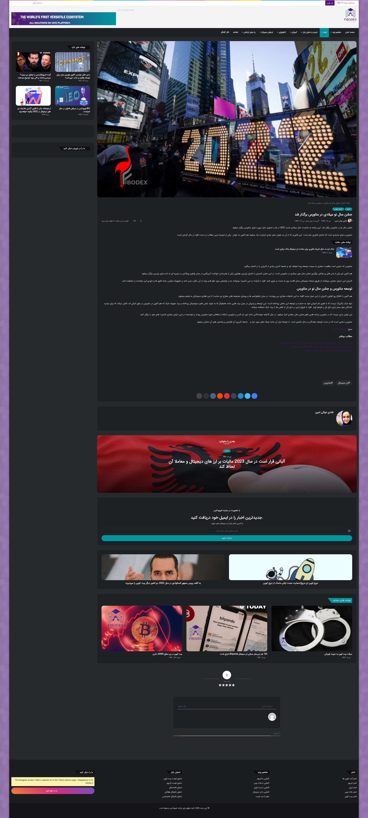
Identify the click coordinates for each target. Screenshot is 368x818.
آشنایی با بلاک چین (261, 783)
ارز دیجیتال (343, 383)
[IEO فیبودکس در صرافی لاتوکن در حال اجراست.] (72, 96)
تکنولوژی (282, 32)
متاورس (327, 383)
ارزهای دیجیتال (267, 32)
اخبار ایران (353, 787)
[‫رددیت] (220, 396)
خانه (348, 203)
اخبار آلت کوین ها (350, 778)
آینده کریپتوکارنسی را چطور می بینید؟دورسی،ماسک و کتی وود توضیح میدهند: (34, 76)
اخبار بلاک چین (351, 792)
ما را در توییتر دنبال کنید (74, 148)
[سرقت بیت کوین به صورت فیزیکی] (312, 628)
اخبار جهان (338, 209)
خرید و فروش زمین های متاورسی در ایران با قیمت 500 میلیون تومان (321, 346)
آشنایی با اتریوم (263, 778)
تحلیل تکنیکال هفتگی (173, 792)
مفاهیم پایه (336, 32)
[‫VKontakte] (213, 396)
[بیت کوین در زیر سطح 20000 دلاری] (141, 628)
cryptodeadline (341, 329)
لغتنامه (235, 32)
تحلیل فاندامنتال (175, 787)
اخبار (325, 32)
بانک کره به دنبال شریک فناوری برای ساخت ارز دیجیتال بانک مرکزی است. (304, 249)
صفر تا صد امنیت (262, 796)
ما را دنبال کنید (52, 790)
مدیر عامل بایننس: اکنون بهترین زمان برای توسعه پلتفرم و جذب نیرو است (73, 76)
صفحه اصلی (350, 32)
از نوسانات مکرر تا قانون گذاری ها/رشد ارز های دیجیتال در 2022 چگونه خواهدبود (316, 343)
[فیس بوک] (254, 396)
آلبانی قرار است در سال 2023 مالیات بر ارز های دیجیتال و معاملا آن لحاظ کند (227, 464)
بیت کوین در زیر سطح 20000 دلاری (167, 654)
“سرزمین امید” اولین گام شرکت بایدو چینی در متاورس (328, 350)
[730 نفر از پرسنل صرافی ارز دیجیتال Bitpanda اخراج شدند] (226, 628)
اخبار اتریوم (352, 783)
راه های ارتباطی (250, 32)
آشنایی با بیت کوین (261, 787)
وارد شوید (182, 706)
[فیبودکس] (350, 15)
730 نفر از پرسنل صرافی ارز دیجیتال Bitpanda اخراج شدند (243, 654)
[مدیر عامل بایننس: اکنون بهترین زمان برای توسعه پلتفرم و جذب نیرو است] (72, 62)
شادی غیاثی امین (341, 221)
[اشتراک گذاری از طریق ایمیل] (206, 396)
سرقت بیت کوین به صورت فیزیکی (338, 654)
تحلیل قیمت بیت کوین (172, 778)
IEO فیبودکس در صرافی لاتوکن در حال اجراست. (74, 110)
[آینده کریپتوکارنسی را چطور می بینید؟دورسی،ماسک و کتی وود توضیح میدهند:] (33, 62)
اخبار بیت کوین (351, 796)
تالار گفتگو (225, 32)
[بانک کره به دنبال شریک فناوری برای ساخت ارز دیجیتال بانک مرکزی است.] (344, 252)
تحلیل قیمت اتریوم (174, 783)
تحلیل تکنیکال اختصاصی (172, 796)
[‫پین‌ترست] (227, 396)
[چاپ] (199, 396)
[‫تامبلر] (234, 396)
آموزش (294, 32)
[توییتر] (247, 396)
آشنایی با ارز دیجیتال (261, 792)
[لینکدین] (241, 396)
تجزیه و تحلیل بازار (310, 32)
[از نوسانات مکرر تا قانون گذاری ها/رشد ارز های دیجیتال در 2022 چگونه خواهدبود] (33, 96)
